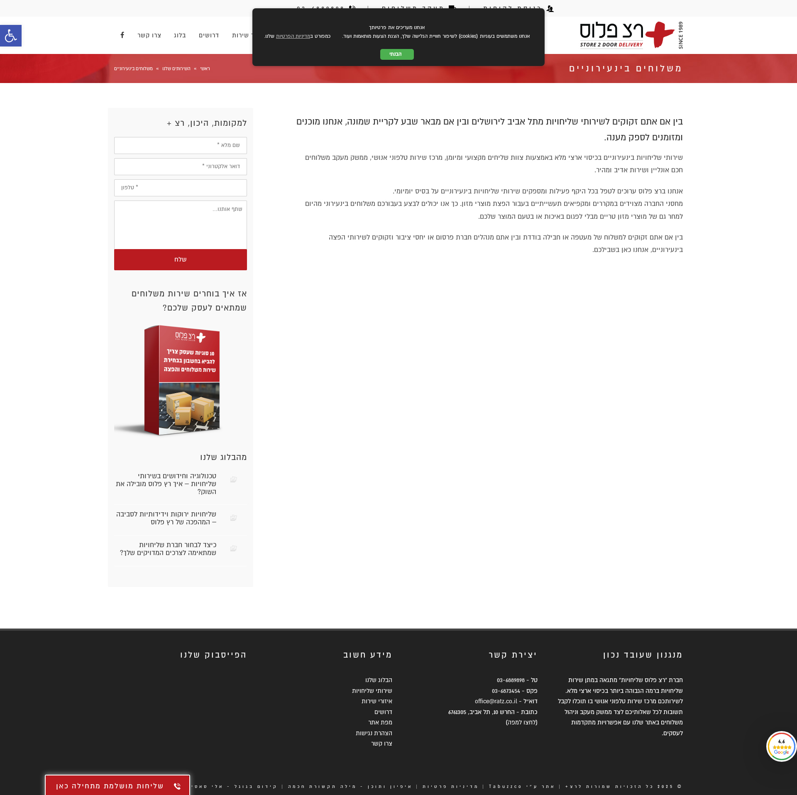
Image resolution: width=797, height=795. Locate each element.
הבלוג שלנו (378, 680)
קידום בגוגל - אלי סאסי (234, 786)
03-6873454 (506, 691)
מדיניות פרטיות (451, 786)
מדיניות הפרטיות (293, 36)
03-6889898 (511, 680)
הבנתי (397, 54)
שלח (180, 259)
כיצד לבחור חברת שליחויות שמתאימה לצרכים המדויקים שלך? (168, 549)
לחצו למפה (521, 722)
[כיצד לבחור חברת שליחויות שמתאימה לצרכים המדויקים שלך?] (233, 548)
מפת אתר (380, 722)
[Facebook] (122, 35)
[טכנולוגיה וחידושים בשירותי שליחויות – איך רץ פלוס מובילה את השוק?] (233, 479)
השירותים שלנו (176, 68)
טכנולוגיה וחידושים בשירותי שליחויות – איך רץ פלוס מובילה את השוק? (166, 484)
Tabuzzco (506, 786)
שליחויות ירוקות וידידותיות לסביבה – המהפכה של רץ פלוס (166, 518)
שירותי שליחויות (372, 691)
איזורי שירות (377, 701)
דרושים (383, 712)
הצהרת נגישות (374, 733)
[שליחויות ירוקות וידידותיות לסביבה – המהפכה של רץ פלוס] (233, 517)
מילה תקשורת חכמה (322, 786)
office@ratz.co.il (496, 701)
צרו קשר (381, 743)
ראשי (205, 68)
